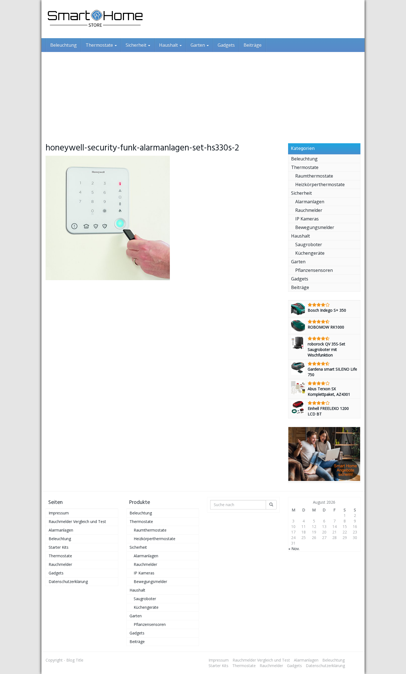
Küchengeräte (310, 253)
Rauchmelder (308, 210)
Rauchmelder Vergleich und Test (77, 521)
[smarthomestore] (95, 19)
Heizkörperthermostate (320, 184)
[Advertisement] (203, 93)
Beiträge (253, 45)
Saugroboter (308, 244)
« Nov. (294, 548)
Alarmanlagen (309, 202)
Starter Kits (58, 547)
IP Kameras (307, 219)
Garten (198, 45)
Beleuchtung (63, 45)
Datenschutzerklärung (68, 581)
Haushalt (169, 45)
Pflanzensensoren (314, 270)
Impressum (59, 513)
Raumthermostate (314, 176)
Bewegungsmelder (314, 227)
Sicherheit (136, 45)
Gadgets (226, 45)
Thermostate (100, 45)
